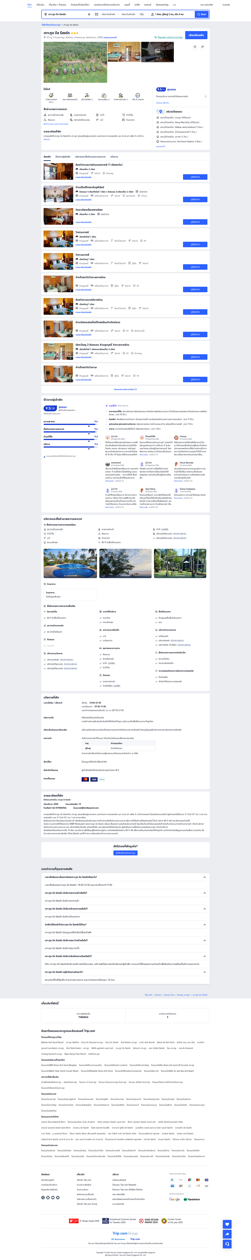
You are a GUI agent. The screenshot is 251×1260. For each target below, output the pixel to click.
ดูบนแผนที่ (160, 146)
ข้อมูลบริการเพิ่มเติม (49, 1189)
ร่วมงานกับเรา (82, 1189)
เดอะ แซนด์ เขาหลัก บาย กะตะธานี (89, 1139)
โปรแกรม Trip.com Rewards (124, 1185)
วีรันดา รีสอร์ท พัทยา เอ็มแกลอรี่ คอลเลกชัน (88, 1133)
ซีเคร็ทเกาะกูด (94, 1054)
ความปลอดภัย (118, 1204)
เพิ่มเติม (47, 139)
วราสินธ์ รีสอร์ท (168, 1133)
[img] (75, 62)
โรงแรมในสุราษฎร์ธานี (67, 1099)
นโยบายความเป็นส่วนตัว (86, 1199)
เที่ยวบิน (40, 4)
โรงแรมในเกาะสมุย (197, 1105)
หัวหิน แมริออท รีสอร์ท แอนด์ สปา (111, 1122)
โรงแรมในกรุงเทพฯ (151, 1099)
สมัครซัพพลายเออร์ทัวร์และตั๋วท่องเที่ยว (128, 1199)
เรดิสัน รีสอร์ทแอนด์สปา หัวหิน (170, 1122)
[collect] (227, 1224)
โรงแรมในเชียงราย (101, 1105)
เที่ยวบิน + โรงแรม (57, 4)
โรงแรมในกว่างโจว (95, 1150)
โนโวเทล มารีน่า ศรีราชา (182, 1139)
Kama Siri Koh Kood (165, 1042)
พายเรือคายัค (108, 659)
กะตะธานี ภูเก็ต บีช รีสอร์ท (122, 1128)
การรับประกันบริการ (49, 1185)
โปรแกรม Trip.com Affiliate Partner (127, 1189)
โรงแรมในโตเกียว (64, 1150)
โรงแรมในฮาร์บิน (179, 1156)
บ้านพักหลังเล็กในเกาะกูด (51, 1082)
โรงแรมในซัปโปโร (114, 1156)
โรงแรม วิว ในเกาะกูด (87, 1082)
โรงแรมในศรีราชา (184, 1099)
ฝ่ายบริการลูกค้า (47, 1180)
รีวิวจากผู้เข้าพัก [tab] (62, 156)
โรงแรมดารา (199, 1139)
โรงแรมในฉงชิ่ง (77, 1156)
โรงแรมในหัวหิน (180, 1105)
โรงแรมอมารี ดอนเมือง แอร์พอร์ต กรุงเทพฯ (123, 1139)
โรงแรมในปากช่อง (66, 1105)
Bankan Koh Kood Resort (52, 1042)
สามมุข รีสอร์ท (164, 1139)
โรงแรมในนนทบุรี (48, 1099)
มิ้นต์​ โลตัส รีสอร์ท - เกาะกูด (77, 1048)
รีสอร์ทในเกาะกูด (70, 1082)
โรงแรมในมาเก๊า (146, 1156)
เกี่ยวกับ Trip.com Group (87, 1204)
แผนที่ (127, 4)
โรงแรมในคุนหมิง (131, 1156)
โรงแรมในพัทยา (165, 1105)
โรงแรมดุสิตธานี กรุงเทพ (149, 1133)
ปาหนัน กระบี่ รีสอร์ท (185, 1133)
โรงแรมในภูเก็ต (102, 1099)
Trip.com (148, 995)
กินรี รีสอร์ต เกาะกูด (129, 1042)
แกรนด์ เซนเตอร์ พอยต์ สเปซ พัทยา (56, 1128)
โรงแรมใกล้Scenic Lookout (115, 1065)
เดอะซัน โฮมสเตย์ (186, 1048)
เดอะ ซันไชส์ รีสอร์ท (157, 1048)
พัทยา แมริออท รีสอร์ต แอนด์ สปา (142, 1122)
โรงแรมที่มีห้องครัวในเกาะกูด (53, 1088)
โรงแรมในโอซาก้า (129, 1150)
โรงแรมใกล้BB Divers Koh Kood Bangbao (59, 1065)
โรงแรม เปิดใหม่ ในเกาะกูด (139, 1082)
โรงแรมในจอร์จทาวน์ (196, 1156)
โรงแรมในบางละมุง (149, 1105)
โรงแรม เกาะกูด (183, 995)
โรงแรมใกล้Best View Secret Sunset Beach (60, 1071)
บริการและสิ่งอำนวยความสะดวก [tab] (90, 156)
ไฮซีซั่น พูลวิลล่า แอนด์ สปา (102, 1048)
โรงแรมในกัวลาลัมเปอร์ (96, 1156)
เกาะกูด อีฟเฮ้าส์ (72, 1042)
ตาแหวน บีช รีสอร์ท (81, 1128)
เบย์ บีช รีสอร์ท (150, 1139)
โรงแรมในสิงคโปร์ (62, 1156)
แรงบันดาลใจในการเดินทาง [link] (107, 4)
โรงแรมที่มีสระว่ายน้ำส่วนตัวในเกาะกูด (167, 1082)
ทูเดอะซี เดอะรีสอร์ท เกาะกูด (52, 1048)
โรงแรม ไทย (169, 995)
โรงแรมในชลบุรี (168, 1099)
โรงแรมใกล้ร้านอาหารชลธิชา (90, 1065)
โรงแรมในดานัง (178, 1150)
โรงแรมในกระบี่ (133, 1105)
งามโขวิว (200, 1042)
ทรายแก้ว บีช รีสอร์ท (183, 1128)
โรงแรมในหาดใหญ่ (48, 1105)
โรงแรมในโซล (46, 1156)
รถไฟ (137, 4)
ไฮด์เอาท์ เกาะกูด (139, 1048)
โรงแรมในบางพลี (113, 1150)
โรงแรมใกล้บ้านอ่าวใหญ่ (139, 1065)
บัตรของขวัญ (162, 4)
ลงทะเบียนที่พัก (118, 1194)
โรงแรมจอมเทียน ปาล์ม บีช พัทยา (81, 1122)
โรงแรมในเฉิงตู (80, 1150)
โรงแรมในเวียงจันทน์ (146, 1150)
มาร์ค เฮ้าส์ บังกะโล (147, 1042)
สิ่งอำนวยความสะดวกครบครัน (56, 124)
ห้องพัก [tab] (47, 156)
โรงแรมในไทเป (163, 1150)
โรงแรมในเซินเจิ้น (163, 1156)
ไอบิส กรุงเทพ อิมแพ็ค (100, 1128)
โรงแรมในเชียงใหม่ (49, 1111)
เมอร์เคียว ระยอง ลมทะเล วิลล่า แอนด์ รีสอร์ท (154, 1128)
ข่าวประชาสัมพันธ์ (84, 1185)
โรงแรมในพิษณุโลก (84, 1105)
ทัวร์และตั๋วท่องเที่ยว (80, 4)
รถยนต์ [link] (147, 4)
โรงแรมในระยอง (117, 1099)
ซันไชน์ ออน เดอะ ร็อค (186, 1042)
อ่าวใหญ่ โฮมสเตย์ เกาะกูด (51, 1054)
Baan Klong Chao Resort (75, 1054)
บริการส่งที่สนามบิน (164, 538)
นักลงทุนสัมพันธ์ (119, 1180)
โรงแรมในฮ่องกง (48, 1150)
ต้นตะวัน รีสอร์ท (112, 1042)
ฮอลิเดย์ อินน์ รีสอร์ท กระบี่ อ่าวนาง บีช (57, 1139)
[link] (206, 4)
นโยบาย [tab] (114, 156)
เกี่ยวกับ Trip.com (84, 1180)
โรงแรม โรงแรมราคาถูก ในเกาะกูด (113, 1082)
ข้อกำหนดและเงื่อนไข (85, 1194)
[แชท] (227, 1244)
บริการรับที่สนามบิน (164, 534)
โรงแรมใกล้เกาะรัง (151, 1071)
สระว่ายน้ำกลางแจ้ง (55, 529)
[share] (227, 1234)
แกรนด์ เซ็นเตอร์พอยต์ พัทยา (53, 1122)
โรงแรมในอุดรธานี (133, 1099)
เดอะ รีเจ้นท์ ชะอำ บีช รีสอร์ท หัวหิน (122, 1133)
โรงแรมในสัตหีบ (117, 1105)
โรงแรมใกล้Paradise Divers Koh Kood (97, 1071)
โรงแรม (158, 995)
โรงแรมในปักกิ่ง (193, 1150)
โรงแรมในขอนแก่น (86, 1099)
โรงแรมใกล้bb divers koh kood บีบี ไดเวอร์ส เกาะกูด (172, 1065)
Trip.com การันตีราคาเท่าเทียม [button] (170, 37)
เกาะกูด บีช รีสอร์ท (57, 33)
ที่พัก (29, 4)
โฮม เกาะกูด (171, 1048)
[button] (174, 4)
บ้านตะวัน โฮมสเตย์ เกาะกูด (92, 1042)
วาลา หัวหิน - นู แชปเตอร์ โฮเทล (54, 1133)
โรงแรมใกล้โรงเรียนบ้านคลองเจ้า (128, 1071)
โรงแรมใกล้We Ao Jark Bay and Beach (177, 1071)
